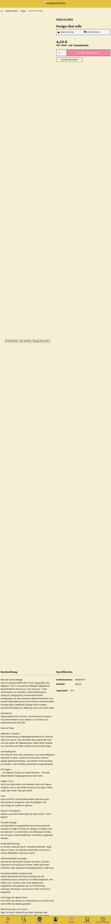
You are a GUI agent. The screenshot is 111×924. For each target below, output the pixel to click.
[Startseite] (1, 11)
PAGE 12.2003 (64, 19)
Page (23, 11)
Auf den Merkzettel (69, 59)
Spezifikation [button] (64, 671)
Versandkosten (81, 45)
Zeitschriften (11, 11)
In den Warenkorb (88, 52)
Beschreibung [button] (9, 671)
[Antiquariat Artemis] (55, 3)
